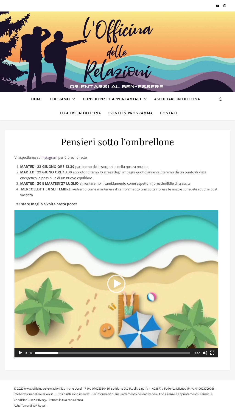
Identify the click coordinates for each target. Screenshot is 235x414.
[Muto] (205, 353)
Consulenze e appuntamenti (112, 99)
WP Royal (39, 405)
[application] (116, 283)
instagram (49, 157)
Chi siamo (60, 99)
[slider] (112, 353)
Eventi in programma (130, 113)
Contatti (169, 113)
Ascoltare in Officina (177, 99)
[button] (116, 284)
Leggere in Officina (80, 113)
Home (36, 99)
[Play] (20, 353)
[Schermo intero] (212, 353)
